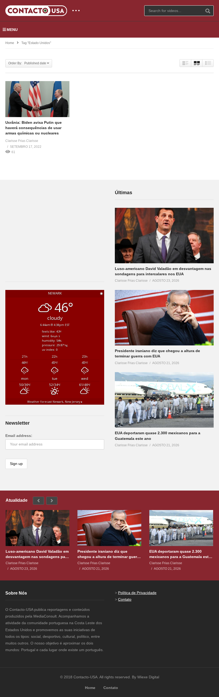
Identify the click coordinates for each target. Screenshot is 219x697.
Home (9, 43)
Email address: (18, 435)
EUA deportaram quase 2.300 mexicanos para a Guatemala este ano (180, 554)
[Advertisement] (45, 222)
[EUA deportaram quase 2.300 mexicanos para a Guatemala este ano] (164, 400)
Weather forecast (55, 402)
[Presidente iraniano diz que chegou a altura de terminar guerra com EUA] (164, 317)
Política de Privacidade (137, 593)
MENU (12, 29)
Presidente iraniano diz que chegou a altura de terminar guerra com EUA (108, 554)
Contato (124, 599)
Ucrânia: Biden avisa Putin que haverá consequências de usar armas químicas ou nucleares (33, 128)
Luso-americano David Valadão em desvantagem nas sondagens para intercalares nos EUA (37, 554)
